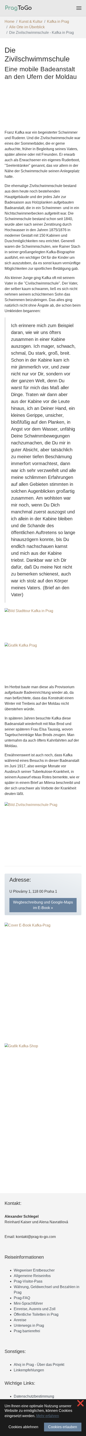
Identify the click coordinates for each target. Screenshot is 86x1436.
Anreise (20, 1320)
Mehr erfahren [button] (47, 1416)
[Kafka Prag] (43, 662)
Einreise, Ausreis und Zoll (34, 1309)
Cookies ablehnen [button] (23, 1427)
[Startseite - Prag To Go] (18, 8)
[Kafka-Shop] (43, 1097)
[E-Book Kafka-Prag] (43, 977)
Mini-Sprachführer (28, 1303)
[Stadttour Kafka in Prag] (43, 623)
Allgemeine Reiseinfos (32, 1276)
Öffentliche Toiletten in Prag (36, 1314)
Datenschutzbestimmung (34, 1396)
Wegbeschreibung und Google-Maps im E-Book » (43, 905)
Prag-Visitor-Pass (28, 1281)
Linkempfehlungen (29, 1370)
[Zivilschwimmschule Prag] (43, 828)
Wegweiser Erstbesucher (34, 1270)
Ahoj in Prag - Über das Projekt (39, 1365)
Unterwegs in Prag (29, 1325)
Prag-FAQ (22, 1298)
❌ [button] (80, 1403)
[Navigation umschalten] (79, 8)
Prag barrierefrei (27, 1331)
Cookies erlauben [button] (62, 1427)
